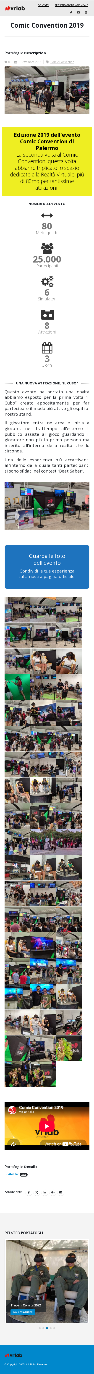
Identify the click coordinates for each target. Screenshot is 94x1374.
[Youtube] (78, 12)
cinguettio (37, 1192)
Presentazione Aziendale (71, 5)
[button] (40, 1328)
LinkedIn (45, 1192)
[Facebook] (71, 12)
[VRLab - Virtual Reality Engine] (15, 8)
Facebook (29, 1192)
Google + (53, 1192)
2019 (23, 1174)
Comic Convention (62, 62)
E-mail (60, 1192)
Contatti (43, 5)
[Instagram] (86, 12)
